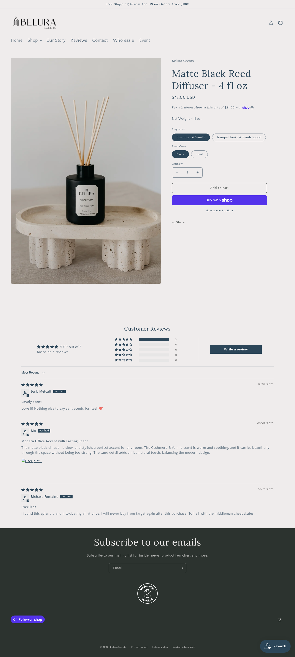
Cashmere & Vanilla (190, 137)
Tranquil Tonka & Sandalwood (239, 137)
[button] (34, 40)
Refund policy (160, 647)
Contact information (184, 647)
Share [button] (180, 222)
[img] (32, 385)
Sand (199, 154)
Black (180, 154)
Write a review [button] (236, 349)
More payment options (219, 210)
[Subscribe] (181, 568)
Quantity (177, 163)
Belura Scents (118, 647)
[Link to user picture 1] (31, 468)
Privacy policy (139, 647)
